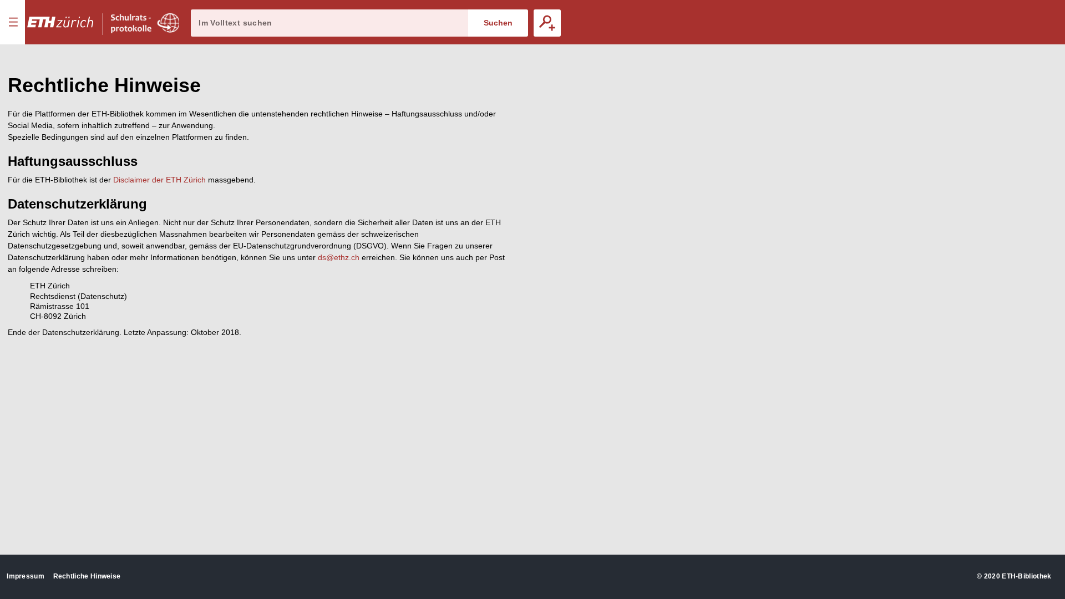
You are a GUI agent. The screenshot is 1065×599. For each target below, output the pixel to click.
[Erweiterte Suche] (547, 23)
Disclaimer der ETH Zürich (159, 179)
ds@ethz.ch (338, 257)
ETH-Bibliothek (1026, 576)
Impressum (25, 576)
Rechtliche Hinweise (87, 576)
